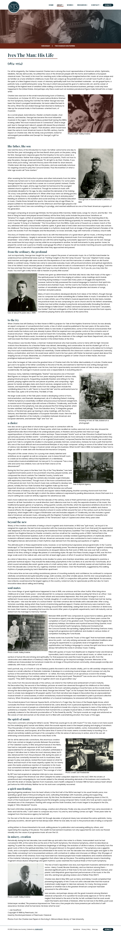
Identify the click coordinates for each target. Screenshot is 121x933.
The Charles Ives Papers (65, 46)
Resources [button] (82, 5)
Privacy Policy (86, 929)
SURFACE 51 (39, 929)
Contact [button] (95, 5)
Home (51, 5)
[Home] (14, 7)
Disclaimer (76, 929)
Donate (108, 5)
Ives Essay (45, 46)
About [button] (59, 5)
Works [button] (70, 5)
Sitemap (95, 929)
